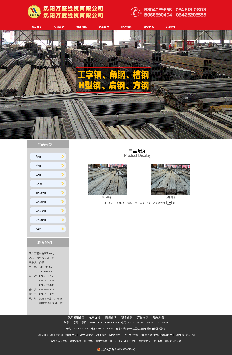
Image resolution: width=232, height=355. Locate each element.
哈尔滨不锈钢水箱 (150, 334)
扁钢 (38, 174)
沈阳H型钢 (167, 334)
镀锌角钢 (41, 193)
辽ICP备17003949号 (124, 341)
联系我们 (171, 27)
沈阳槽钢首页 (76, 317)
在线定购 (149, 27)
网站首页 (37, 27)
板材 (38, 229)
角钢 (38, 156)
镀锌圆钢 (41, 211)
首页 (142, 203)
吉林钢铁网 (100, 334)
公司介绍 (94, 317)
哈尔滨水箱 (70, 334)
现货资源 (126, 27)
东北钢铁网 (114, 334)
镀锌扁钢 (41, 220)
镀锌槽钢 (41, 202)
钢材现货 (190, 334)
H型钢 (39, 183)
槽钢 (38, 165)
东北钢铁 (179, 334)
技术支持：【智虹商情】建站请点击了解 (160, 341)
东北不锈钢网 (56, 334)
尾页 (155, 203)
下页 (148, 203)
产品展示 (104, 27)
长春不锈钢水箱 (130, 334)
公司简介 (59, 27)
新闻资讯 (81, 27)
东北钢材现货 (85, 334)
